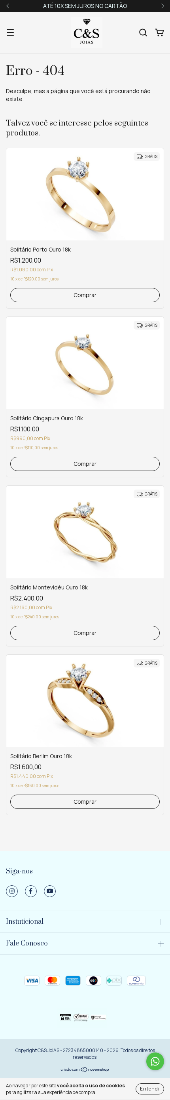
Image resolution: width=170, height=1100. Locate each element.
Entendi (150, 1088)
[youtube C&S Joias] (50, 891)
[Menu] (10, 32)
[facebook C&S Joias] (31, 891)
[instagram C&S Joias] (12, 891)
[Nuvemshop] (85, 1070)
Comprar (85, 295)
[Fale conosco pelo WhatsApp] (155, 1061)
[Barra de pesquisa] (143, 32)
